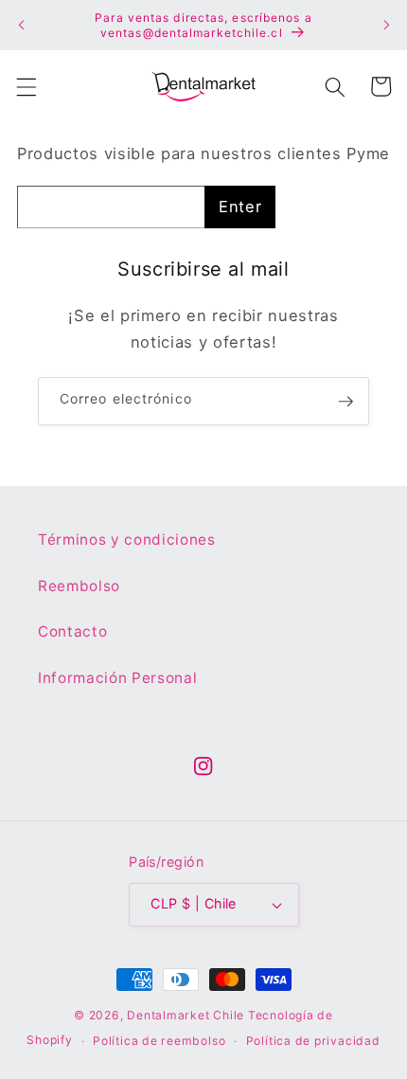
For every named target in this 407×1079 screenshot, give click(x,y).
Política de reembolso (159, 1041)
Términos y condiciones (127, 539)
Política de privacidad (313, 1041)
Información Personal (117, 678)
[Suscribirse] (345, 401)
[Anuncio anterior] (21, 25)
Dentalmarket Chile (185, 1015)
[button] (25, 86)
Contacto (72, 631)
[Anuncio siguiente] (386, 25)
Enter (240, 206)
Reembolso (79, 586)
